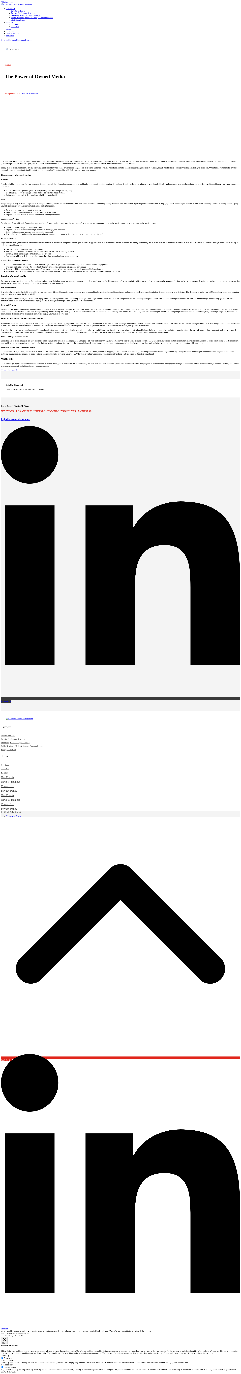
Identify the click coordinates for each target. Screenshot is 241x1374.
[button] (16, 40)
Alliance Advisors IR (30, 93)
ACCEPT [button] (19, 1335)
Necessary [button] (5, 1355)
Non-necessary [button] (7, 1365)
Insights (8, 65)
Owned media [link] (6, 161)
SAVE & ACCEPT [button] (8, 1372)
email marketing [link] (197, 161)
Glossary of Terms (13, 816)
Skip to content (7, 2)
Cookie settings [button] (8, 1335)
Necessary (8, 1358)
